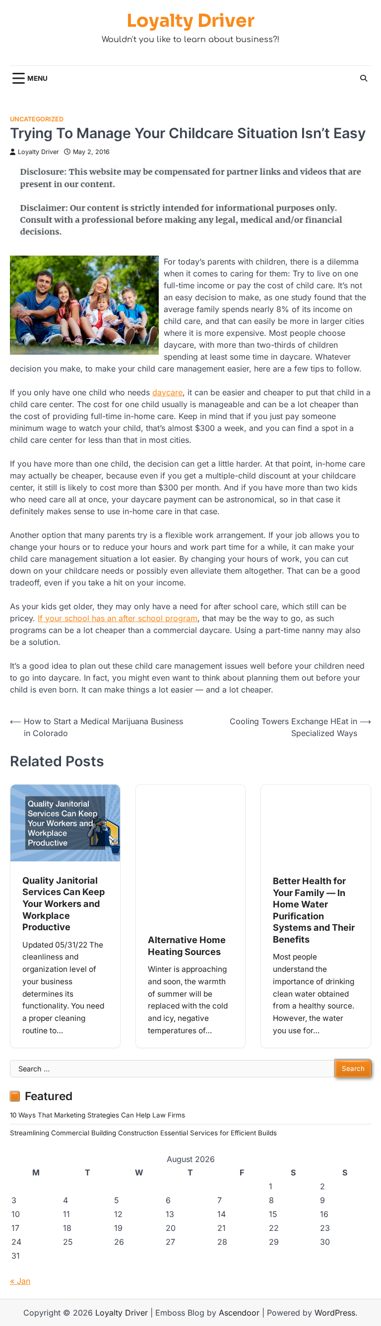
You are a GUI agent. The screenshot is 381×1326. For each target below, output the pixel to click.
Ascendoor (239, 1313)
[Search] (363, 78)
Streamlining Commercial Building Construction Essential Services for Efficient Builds (143, 1133)
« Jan (20, 1281)
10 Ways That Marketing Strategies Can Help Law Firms (97, 1115)
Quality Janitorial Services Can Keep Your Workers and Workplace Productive (63, 903)
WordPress (335, 1313)
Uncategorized (37, 119)
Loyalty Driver (190, 20)
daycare (167, 392)
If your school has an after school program (117, 618)
